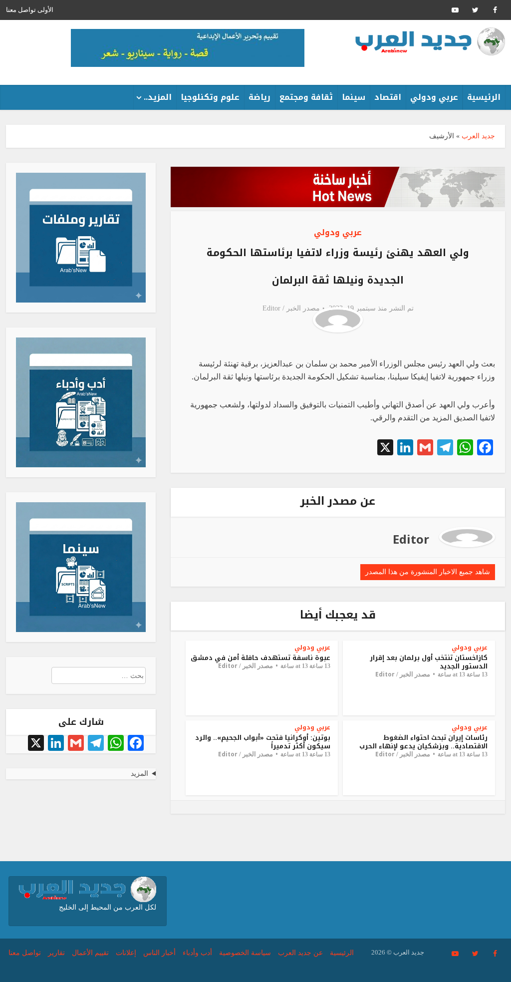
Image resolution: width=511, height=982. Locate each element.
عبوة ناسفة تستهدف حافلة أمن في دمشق (260, 658)
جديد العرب (478, 136)
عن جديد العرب (300, 953)
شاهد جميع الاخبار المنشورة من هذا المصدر (427, 572)
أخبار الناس (159, 953)
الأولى (45, 9)
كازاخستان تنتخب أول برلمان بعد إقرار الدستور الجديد (429, 662)
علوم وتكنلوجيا (210, 97)
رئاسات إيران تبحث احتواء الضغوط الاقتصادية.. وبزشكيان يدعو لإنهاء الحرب (423, 741)
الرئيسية (484, 97)
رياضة (259, 97)
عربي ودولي (434, 97)
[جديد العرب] (430, 41)
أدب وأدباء (197, 953)
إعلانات (126, 953)
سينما (353, 97)
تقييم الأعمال (90, 953)
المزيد (139, 773)
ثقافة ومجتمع (306, 97)
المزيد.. (158, 97)
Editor (271, 308)
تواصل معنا (21, 9)
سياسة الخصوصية (245, 953)
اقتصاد (387, 97)
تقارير (56, 953)
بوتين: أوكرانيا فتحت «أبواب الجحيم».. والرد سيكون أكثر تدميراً (262, 741)
